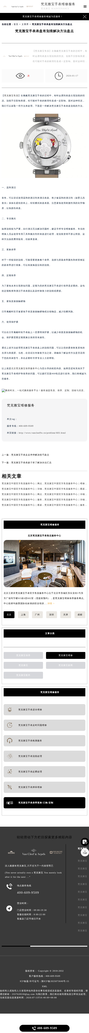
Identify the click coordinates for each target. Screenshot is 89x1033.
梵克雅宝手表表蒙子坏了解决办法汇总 (31, 462)
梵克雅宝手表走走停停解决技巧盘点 (30, 455)
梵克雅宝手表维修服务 (58, 4)
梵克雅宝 (23, 665)
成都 (80, 614)
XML (44, 986)
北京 (9, 614)
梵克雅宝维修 (66, 655)
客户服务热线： (44, 976)
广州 (37, 614)
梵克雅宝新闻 (66, 665)
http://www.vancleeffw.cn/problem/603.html (42, 433)
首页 (16, 24)
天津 (65, 614)
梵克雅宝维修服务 (49, 692)
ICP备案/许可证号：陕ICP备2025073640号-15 (44, 981)
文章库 (25, 24)
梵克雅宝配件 (23, 675)
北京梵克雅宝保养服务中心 (25, 368)
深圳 (51, 614)
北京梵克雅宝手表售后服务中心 (44, 535)
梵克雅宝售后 (11, 95)
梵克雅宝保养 (23, 655)
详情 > (51, 603)
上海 (23, 614)
